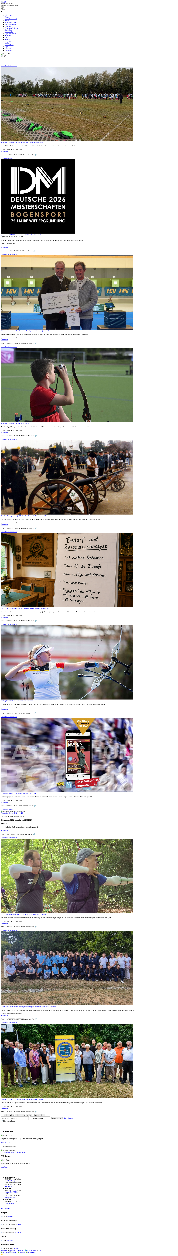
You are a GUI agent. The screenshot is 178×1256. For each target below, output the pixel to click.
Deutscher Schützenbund (9, 66)
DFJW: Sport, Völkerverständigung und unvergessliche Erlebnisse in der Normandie (28, 1007)
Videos (7, 39)
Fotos (7, 37)
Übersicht (4, 1152)
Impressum (4, 1250)
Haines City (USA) (11, 1192)
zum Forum (4, 1167)
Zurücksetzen (68, 1118)
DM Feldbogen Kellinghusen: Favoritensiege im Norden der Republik (23, 914)
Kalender (8, 35)
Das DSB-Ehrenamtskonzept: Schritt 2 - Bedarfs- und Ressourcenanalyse (25, 608)
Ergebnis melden (20, 1152)
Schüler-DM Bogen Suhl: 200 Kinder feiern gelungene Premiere (22, 142)
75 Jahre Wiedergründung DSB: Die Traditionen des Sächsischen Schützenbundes (27, 516)
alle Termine (5, 1208)
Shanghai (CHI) (10, 1197)
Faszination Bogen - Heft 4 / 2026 (12, 813)
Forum (7, 17)
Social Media (9, 45)
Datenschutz (13, 1250)
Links (7, 43)
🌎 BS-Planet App (31, 1250)
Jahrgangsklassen (10, 24)
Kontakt (20, 1250)
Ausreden (8, 26)
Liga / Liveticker (10, 34)
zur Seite (10, 1216)
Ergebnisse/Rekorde (11, 28)
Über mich (8, 15)
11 (31, 1115)
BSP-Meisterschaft (11, 19)
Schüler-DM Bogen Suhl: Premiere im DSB (15, 423)
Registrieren (11, 1152)
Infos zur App (5, 1142)
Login (40, 1250)
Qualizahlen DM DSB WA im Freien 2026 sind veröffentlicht (21, 235)
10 (27, 1115)
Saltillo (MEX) (10, 1181)
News (7, 21)
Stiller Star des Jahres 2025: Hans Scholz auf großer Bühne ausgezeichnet (25, 331)
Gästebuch (8, 50)
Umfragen (8, 48)
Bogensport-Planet (7, 158)
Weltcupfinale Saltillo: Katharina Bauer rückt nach (17, 701)
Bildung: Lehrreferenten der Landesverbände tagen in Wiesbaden (22, 1099)
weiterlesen (4, 151)
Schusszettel (9, 32)
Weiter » (37, 1115)
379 (43, 1115)
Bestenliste (8, 30)
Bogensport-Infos (10, 22)
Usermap (8, 41)
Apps (6, 47)
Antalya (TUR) (10, 1203)
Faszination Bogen (7, 809)
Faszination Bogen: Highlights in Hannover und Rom (18, 793)
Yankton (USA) (10, 1186)
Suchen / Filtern (57, 1118)
